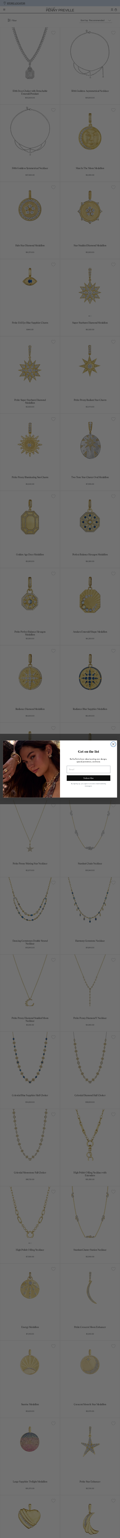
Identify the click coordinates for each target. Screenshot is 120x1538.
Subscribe (88, 778)
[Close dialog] (113, 744)
